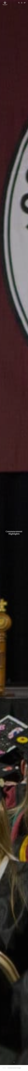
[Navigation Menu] (24, 2)
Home (4, 1068)
